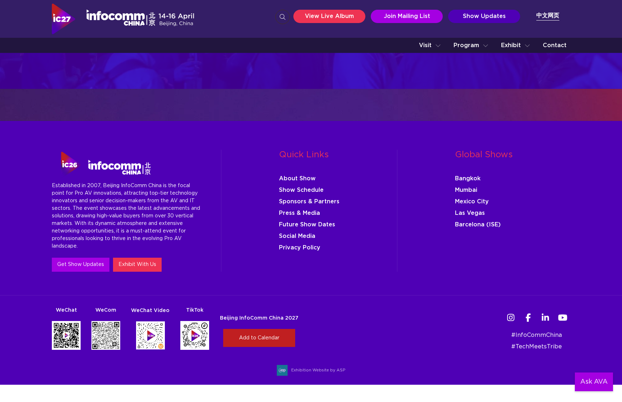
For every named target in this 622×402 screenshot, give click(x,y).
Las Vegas (470, 213)
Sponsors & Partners (309, 201)
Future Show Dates (307, 224)
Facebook (528, 317)
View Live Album (329, 16)
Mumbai (466, 190)
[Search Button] (282, 17)
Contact (555, 45)
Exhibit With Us (137, 264)
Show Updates (484, 16)
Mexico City (472, 201)
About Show (297, 178)
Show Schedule (301, 190)
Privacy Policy (299, 247)
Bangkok (468, 178)
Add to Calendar (259, 337)
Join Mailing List (407, 16)
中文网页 (547, 15)
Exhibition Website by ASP (318, 370)
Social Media (297, 236)
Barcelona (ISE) (478, 224)
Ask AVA (594, 382)
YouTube (562, 317)
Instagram (510, 317)
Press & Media (299, 213)
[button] (430, 45)
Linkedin (545, 317)
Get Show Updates (80, 264)
